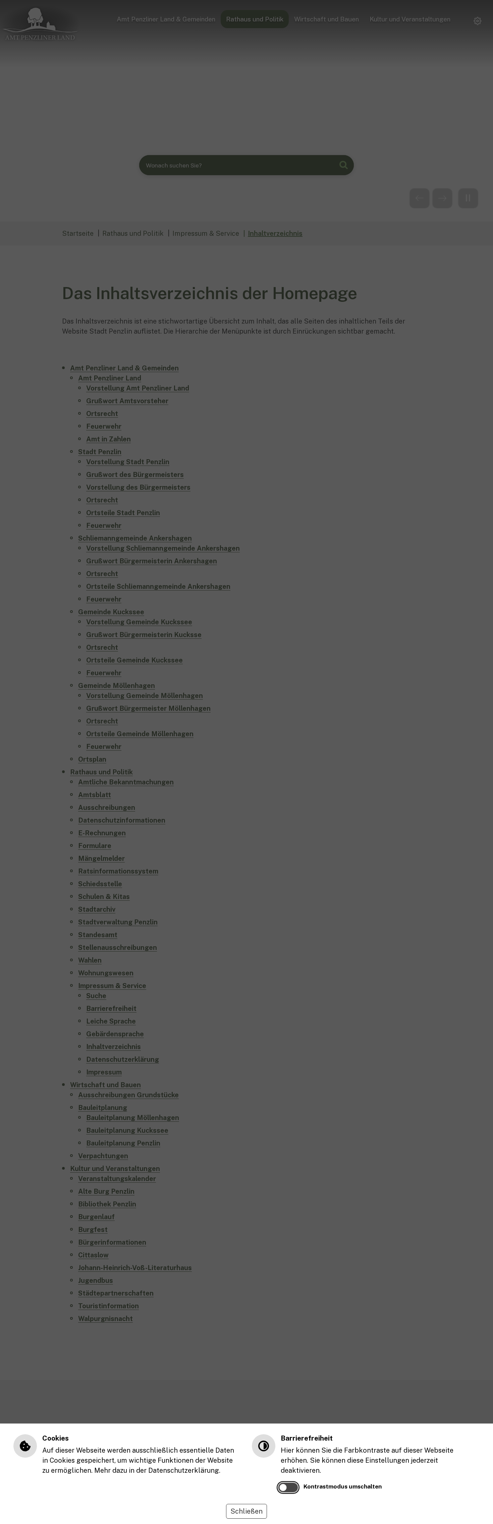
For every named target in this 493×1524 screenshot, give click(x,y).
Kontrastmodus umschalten (343, 1486)
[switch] (288, 1487)
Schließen (246, 1511)
